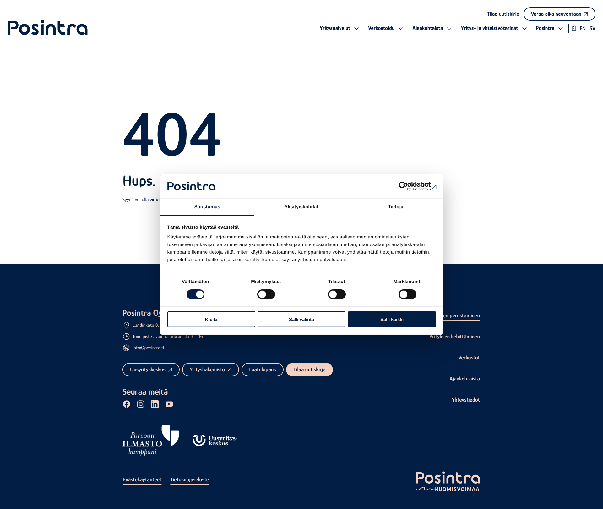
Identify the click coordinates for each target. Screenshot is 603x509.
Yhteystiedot (466, 400)
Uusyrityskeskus (148, 369)
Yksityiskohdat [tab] (301, 207)
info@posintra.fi (148, 348)
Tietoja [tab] (396, 207)
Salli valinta (301, 319)
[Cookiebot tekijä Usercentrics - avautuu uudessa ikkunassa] (408, 186)
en (583, 28)
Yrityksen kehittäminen (454, 336)
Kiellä (211, 319)
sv (592, 28)
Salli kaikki (392, 319)
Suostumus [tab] (207, 207)
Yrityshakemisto (207, 369)
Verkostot (469, 357)
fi (574, 28)
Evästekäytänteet (142, 479)
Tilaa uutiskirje (503, 14)
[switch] (266, 294)
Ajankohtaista (464, 378)
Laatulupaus (262, 369)
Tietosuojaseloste (189, 479)
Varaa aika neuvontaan (556, 14)
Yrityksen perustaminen (454, 315)
